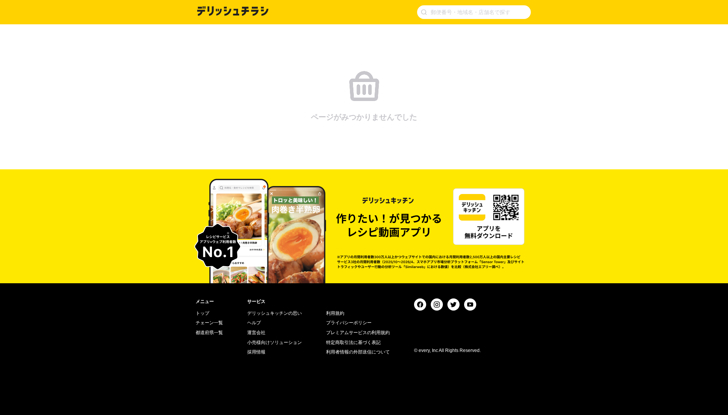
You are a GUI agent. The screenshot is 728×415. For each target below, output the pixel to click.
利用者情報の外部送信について (358, 352)
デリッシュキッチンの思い (274, 313)
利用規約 (335, 313)
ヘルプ (254, 322)
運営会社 (256, 332)
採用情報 (256, 352)
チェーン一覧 (209, 322)
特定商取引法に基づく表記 (353, 342)
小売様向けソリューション (274, 342)
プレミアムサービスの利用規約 (358, 332)
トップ (202, 313)
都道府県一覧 (209, 332)
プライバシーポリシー (349, 322)
